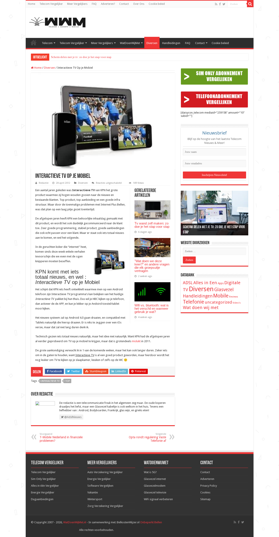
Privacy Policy (208, 485)
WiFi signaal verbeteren (158, 499)
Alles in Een (205, 282)
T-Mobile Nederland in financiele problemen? (61, 437)
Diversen (151, 43)
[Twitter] (224, 4)
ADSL (188, 282)
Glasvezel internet (155, 479)
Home (31, 3)
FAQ (94, 3)
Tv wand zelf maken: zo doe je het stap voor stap (151, 224)
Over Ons (138, 3)
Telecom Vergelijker (51, 3)
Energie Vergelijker (42, 492)
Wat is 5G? (150, 472)
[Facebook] (220, 4)
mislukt (136, 341)
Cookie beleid (157, 3)
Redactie (43, 183)
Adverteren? (108, 3)
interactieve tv (50, 381)
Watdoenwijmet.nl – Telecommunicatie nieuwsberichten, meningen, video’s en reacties (33, 42)
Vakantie (92, 492)
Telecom (47, 43)
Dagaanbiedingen (42, 499)
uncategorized (218, 302)
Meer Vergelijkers (77, 3)
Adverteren (207, 479)
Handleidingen (171, 43)
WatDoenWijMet (130, 43)
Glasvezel (224, 289)
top (67, 381)
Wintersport (94, 499)
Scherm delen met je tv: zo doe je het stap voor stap (81, 57)
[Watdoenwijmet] (57, 22)
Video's (237, 302)
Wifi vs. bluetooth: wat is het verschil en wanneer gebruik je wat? (151, 308)
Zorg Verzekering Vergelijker (105, 506)
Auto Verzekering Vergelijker (105, 472)
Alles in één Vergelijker (45, 485)
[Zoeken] (250, 4)
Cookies (205, 492)
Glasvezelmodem (154, 485)
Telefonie (193, 302)
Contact (124, 3)
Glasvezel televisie (155, 492)
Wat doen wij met (201, 307)
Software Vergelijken (100, 485)
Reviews (233, 296)
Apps (221, 283)
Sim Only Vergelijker (43, 479)
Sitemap (205, 499)
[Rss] (216, 4)
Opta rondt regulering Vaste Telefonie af (147, 437)
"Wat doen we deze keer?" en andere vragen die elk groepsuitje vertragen (151, 266)
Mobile (220, 296)
